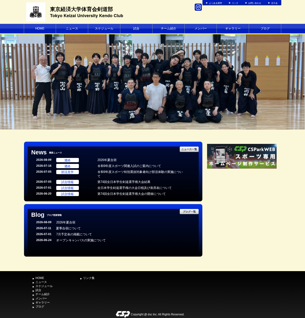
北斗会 (274, 3)
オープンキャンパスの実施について (81, 240)
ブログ (265, 28)
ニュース (72, 28)
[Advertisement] (242, 205)
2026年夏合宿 (107, 160)
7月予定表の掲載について (74, 234)
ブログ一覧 (189, 211)
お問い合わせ (254, 3)
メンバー (200, 28)
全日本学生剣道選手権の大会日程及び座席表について (134, 188)
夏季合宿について (68, 228)
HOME (40, 28)
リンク (235, 3)
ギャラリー (233, 28)
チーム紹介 (168, 28)
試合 (136, 28)
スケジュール (104, 28)
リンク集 (89, 278)
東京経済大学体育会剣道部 (81, 9)
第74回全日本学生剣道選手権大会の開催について (131, 194)
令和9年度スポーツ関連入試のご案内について (129, 166)
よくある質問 (215, 3)
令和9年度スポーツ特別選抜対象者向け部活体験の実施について (140, 174)
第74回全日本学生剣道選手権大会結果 (123, 182)
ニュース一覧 (189, 149)
